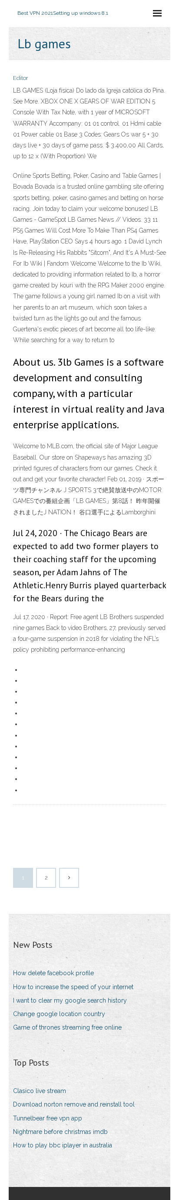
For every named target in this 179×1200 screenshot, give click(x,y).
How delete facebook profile (53, 973)
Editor (20, 78)
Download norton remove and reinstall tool (74, 1104)
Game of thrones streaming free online (67, 1027)
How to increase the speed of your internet (73, 986)
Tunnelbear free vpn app (47, 1118)
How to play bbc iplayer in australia (62, 1145)
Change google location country (59, 1013)
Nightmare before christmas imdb (60, 1131)
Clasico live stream (39, 1090)
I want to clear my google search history (70, 1000)
